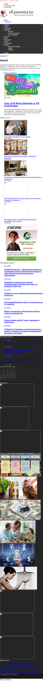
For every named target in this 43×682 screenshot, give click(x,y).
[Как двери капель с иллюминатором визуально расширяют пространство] (15, 218)
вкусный (7, 663)
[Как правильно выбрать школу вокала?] (15, 135)
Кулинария (7, 39)
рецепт (2, 672)
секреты (9, 672)
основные (9, 666)
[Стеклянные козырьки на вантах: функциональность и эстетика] (16, 635)
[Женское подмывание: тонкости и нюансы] (18, 589)
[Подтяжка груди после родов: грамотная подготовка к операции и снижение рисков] (15, 196)
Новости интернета (14, 46)
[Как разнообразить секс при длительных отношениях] (17, 406)
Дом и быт (7, 28)
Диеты (6, 26)
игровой (30, 663)
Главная (6, 25)
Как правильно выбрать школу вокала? (17, 137)
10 (1, 373)
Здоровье (7, 30)
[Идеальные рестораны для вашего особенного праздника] (15, 154)
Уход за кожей (12, 35)
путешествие (26, 669)
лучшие (34, 663)
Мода (6, 38)
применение (20, 669)
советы (16, 672)
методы (39, 663)
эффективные (27, 672)
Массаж (10, 31)
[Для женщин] (17, 17)
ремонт (36, 669)
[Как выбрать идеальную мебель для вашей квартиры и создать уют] (15, 175)
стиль (21, 672)
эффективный (36, 672)
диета (23, 662)
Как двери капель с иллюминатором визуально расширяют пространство (20, 220)
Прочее (6, 44)
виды (2, 663)
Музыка (10, 49)
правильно (34, 666)
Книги (10, 48)
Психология (8, 43)
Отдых (6, 41)
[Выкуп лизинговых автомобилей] (20, 519)
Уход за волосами (13, 33)
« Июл (2, 381)
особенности (21, 666)
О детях (6, 36)
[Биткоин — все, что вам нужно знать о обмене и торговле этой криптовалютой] (17, 566)
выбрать (14, 662)
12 (5, 373)
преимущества (8, 669)
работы (32, 669)
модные (2, 666)
